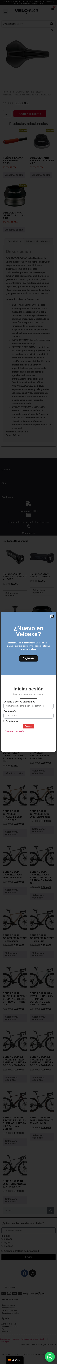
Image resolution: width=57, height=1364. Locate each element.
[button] (52, 616)
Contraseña (10, 711)
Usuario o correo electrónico (19, 702)
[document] (28, 682)
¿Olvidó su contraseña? (15, 731)
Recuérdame (11, 721)
